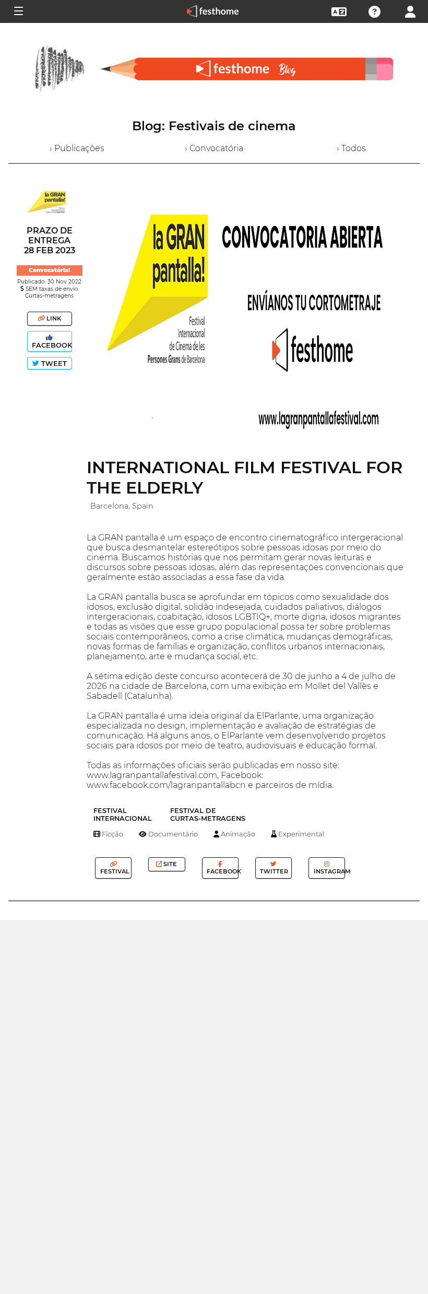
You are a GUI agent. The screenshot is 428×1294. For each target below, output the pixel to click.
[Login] (410, 11)
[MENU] (17, 11)
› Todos (351, 148)
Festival (114, 871)
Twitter (273, 871)
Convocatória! (49, 270)
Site (169, 864)
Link (53, 318)
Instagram (328, 871)
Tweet (53, 363)
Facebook (51, 345)
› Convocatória (214, 148)
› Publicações (77, 148)
